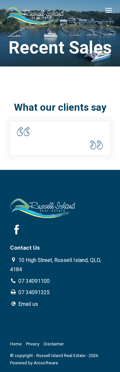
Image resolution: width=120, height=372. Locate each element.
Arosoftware (46, 362)
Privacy (32, 343)
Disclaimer (54, 343)
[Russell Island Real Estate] (35, 14)
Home (16, 343)
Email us (28, 304)
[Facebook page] (16, 231)
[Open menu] (108, 10)
